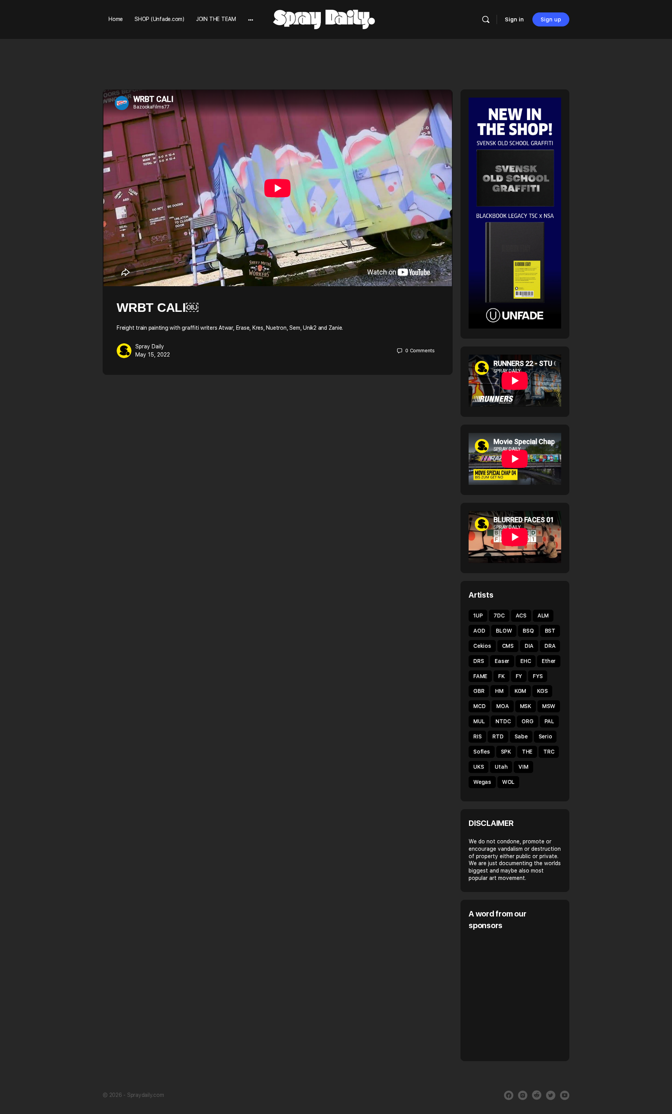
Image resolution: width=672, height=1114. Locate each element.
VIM (523, 767)
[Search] (486, 19)
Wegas (482, 782)
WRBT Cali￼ (157, 308)
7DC (499, 615)
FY (519, 676)
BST (550, 631)
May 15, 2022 (152, 355)
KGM (520, 691)
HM (499, 691)
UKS (478, 767)
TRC (548, 751)
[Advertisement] (534, 994)
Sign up (551, 19)
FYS (537, 676)
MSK (525, 706)
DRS (478, 661)
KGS (542, 691)
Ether (549, 661)
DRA (549, 646)
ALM (543, 615)
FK (501, 676)
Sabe (521, 736)
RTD (497, 736)
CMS (508, 646)
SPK (506, 751)
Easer (502, 661)
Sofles (481, 751)
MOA (502, 706)
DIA (529, 646)
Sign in (514, 19)
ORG (527, 721)
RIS (477, 736)
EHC (525, 661)
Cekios (482, 646)
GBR (478, 691)
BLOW (504, 631)
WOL (508, 782)
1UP (478, 615)
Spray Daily (149, 346)
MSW (548, 706)
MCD (479, 706)
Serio (545, 736)
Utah (501, 767)
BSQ (528, 631)
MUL (479, 721)
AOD (479, 631)
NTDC (503, 721)
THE (527, 751)
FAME (480, 676)
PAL (549, 721)
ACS (521, 615)
